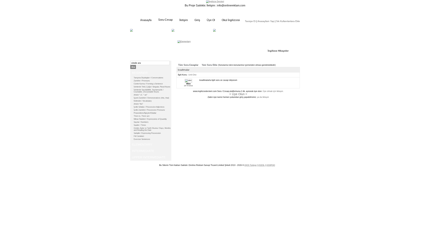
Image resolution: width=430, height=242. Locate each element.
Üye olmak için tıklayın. (273, 91)
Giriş (197, 20)
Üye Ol (211, 20)
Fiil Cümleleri (139, 136)
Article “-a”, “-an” (140, 95)
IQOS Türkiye (250, 165)
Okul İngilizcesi (231, 20)
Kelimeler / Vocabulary (143, 101)
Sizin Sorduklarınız (278, 30)
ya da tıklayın (263, 97)
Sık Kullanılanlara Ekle (288, 21)
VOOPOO (270, 165)
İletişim (183, 20)
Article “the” (138, 104)
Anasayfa (146, 20)
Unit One (192, 75)
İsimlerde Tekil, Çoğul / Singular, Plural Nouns (152, 87)
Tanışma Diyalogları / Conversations (148, 78)
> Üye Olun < (238, 94)
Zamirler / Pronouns (142, 81)
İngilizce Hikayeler (278, 50)
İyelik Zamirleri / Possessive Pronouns (149, 110)
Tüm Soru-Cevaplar (188, 65)
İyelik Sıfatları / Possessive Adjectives (149, 107)
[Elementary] (184, 41)
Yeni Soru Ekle (209, 65)
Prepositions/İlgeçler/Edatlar (145, 113)
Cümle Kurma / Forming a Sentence (148, 84)
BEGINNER (150, 33)
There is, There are (141, 116)
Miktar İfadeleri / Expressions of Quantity (150, 119)
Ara (133, 67)
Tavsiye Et (250, 21)
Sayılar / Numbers (141, 122)
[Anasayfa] (215, 1)
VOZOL (261, 165)
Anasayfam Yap (265, 21)
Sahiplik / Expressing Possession (147, 133)
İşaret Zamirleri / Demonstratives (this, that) (151, 98)
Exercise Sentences (142, 139)
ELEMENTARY (197, 33)
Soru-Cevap (165, 19)
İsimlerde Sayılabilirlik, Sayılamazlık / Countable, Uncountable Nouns (148, 91)
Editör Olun (274, 40)
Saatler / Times (140, 125)
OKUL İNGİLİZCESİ (225, 34)
